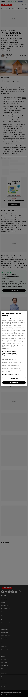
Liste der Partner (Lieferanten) (10, 374)
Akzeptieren (14, 382)
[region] (14, 348)
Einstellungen (14, 378)
